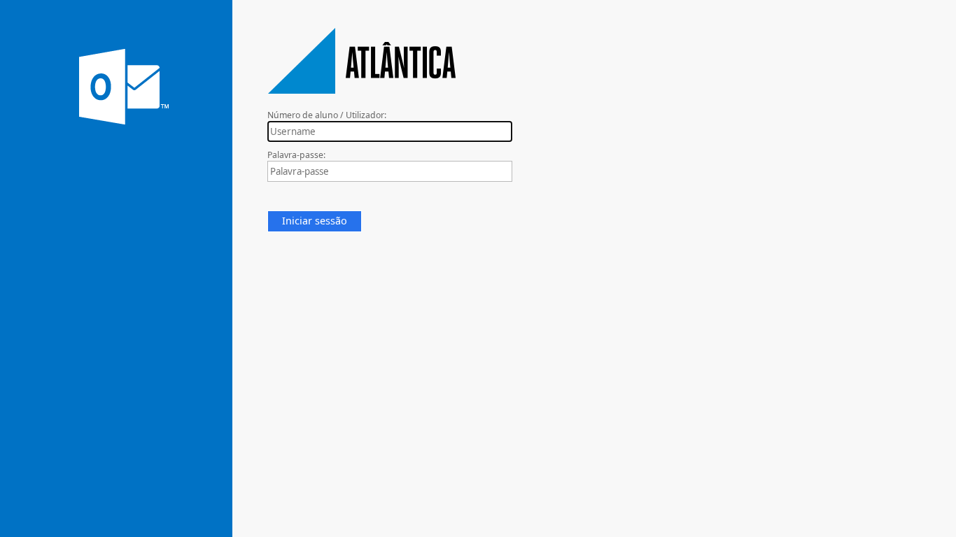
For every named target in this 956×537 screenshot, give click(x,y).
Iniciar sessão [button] (314, 220)
